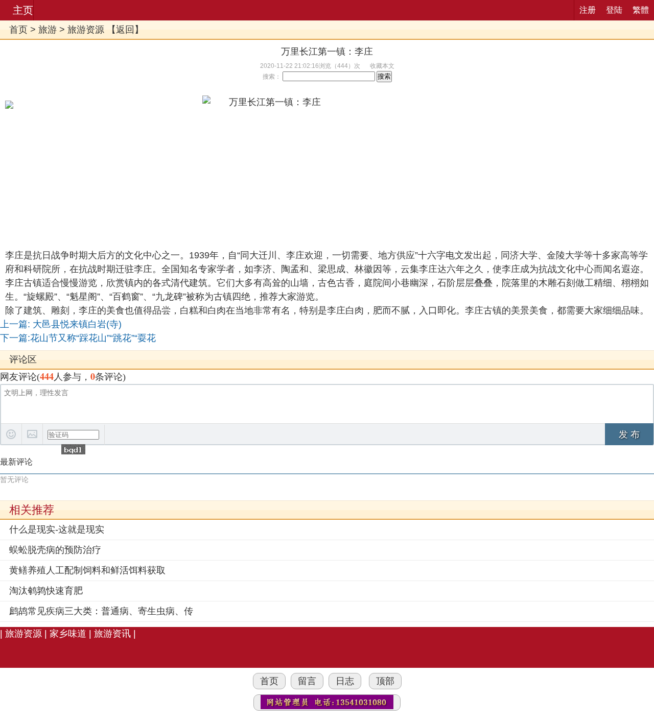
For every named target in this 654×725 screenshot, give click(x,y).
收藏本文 (382, 65)
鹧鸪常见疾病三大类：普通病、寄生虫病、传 (101, 611)
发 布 (629, 434)
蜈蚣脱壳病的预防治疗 (55, 550)
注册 (587, 10)
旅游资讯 (112, 634)
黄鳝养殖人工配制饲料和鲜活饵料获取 (87, 570)
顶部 (385, 681)
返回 (125, 30)
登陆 (614, 10)
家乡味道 (68, 634)
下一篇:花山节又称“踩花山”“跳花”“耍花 (78, 338)
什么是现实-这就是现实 (56, 529)
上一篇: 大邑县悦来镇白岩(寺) (61, 324)
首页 (18, 30)
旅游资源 (85, 30)
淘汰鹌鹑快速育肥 (46, 591)
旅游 (47, 30)
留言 (307, 681)
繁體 (641, 10)
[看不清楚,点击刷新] (73, 449)
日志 (345, 681)
